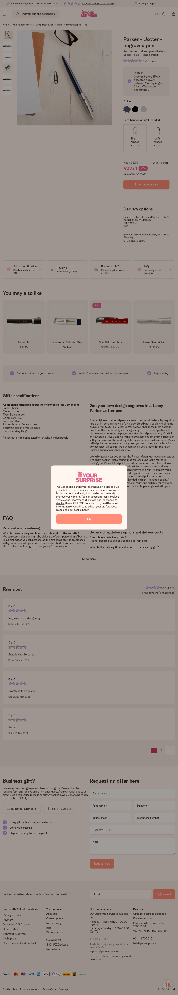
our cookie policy (79, 509)
